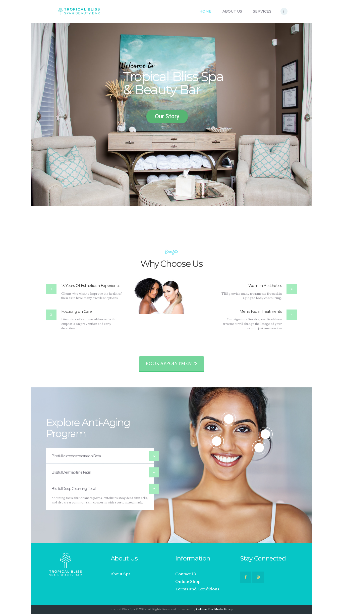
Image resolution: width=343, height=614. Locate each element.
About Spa (121, 574)
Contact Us (185, 574)
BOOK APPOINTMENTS (171, 363)
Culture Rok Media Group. (215, 609)
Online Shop (187, 581)
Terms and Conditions (197, 589)
